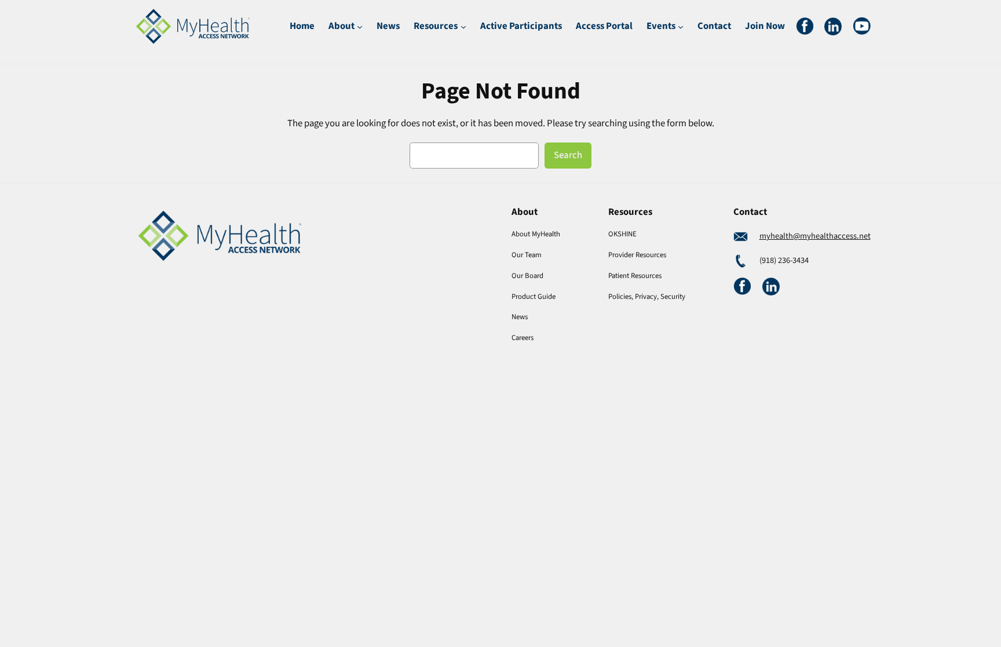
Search (568, 155)
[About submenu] (360, 26)
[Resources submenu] (463, 26)
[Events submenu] (681, 26)
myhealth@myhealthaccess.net (815, 236)
